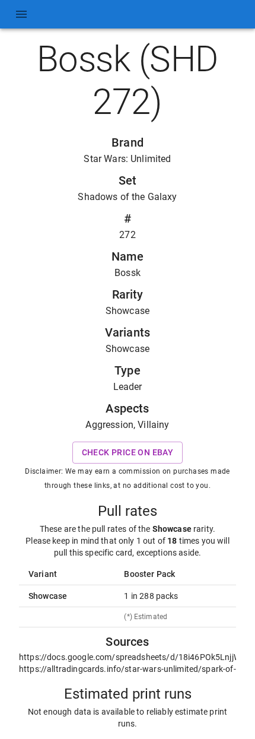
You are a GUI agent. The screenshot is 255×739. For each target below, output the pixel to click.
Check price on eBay (128, 452)
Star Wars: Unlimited (127, 158)
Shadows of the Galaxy (127, 196)
